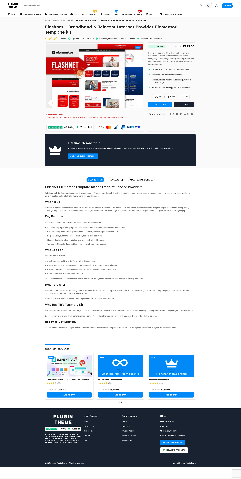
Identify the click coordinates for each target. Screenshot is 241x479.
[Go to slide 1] (119, 402)
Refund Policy (127, 440)
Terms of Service (129, 436)
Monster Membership (159, 380)
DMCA (124, 421)
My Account (88, 426)
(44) (161, 383)
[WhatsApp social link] (188, 114)
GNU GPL (126, 426)
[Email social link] (177, 114)
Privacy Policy (128, 431)
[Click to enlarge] (51, 103)
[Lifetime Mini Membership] (120, 366)
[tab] (95, 179)
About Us (87, 436)
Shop (85, 421)
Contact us (88, 431)
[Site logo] (13, 5)
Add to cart (160, 104)
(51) (110, 383)
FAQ (85, 440)
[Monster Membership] (171, 366)
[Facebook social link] (170, 114)
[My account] (216, 5)
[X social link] (174, 114)
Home (47, 20)
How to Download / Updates (172, 436)
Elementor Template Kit (63, 20)
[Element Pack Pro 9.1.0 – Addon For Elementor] (69, 366)
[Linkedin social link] (184, 114)
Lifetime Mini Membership (110, 380)
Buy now (184, 104)
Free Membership (167, 421)
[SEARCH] (200, 5)
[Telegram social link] (192, 114)
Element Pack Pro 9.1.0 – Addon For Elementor (68, 380)
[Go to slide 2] (121, 402)
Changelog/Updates (168, 431)
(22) (59, 383)
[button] (69, 395)
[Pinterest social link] (181, 114)
